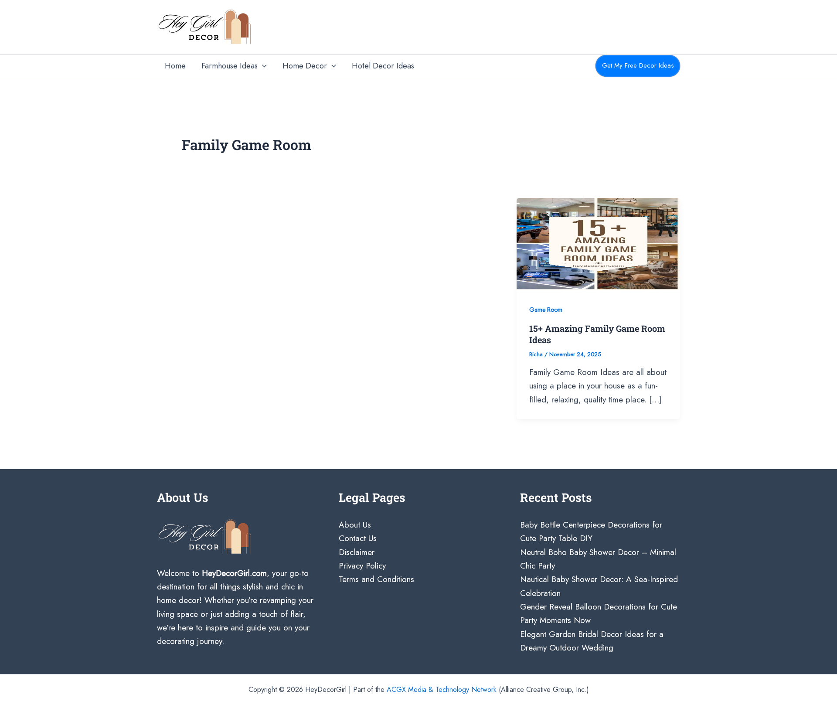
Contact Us (358, 538)
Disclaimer (356, 552)
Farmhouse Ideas (229, 66)
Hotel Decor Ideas (383, 66)
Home (175, 66)
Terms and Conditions (376, 579)
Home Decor (304, 66)
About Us (355, 525)
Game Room (545, 309)
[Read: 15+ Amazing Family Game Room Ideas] (598, 243)
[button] (262, 66)
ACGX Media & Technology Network (442, 690)
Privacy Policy (362, 566)
